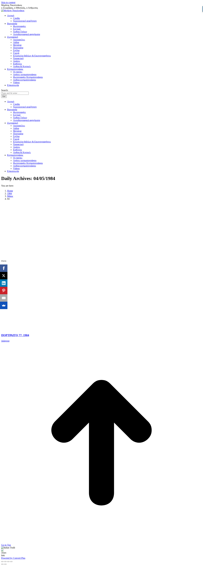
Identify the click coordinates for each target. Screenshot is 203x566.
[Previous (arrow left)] (2, 564)
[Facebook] (3, 268)
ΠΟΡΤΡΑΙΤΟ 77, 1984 (15, 335)
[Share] (5, 561)
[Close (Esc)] (2, 561)
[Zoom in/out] (11, 561)
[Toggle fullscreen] (8, 561)
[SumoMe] (3, 305)
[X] (3, 275)
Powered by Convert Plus (13, 558)
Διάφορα (5, 341)
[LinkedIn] (3, 283)
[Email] (3, 298)
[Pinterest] (3, 290)
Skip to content (8, 2)
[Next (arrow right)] (5, 564)
